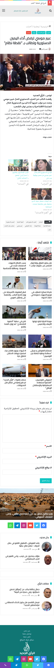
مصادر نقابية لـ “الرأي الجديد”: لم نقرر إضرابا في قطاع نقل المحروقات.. (14, 382)
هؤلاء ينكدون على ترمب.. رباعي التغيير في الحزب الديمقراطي (22, 557)
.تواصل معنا (27, 634)
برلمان (34, 33)
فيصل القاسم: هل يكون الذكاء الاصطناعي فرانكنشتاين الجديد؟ (22, 603)
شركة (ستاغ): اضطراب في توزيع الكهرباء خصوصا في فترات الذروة (41, 294)
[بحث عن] (50, 12)
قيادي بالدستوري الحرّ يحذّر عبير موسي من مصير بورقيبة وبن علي (42, 175)
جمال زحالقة (34, 595)
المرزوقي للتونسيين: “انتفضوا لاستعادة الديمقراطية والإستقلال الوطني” (42, 384)
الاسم (48, 446)
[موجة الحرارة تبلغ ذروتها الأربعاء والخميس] (40, 312)
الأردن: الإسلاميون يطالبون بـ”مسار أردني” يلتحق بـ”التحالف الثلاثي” (20, 175)
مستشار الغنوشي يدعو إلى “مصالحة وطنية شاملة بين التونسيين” (41, 353)
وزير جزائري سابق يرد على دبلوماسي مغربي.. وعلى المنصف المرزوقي (29, 515)
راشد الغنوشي (28, 226)
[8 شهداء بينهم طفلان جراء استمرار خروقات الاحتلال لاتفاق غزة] (14, 341)
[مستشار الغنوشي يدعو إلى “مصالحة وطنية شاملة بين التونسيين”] (40, 341)
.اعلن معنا (27, 637)
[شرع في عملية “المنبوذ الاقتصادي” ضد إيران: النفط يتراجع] (14, 312)
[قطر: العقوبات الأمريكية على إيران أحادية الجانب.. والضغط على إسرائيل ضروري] (14, 282)
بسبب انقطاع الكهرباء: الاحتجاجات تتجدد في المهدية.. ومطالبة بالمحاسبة (14, 265)
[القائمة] (3, 12)
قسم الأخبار (44, 49)
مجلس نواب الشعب (9, 226)
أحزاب (29, 26)
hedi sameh (34, 562)
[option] (27, 504)
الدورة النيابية (20, 222)
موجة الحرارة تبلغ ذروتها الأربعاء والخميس (42, 322)
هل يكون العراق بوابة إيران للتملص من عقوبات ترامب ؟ (40, 264)
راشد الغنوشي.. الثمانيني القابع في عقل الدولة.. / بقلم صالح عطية (23, 544)
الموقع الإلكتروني (43, 467)
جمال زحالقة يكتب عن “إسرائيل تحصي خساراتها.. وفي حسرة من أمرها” (24, 590)
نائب (49, 230)
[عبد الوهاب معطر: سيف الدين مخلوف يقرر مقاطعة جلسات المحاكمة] (41, 194)
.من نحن (27, 631)
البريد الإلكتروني (43, 456)
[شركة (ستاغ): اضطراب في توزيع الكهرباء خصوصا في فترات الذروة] (40, 282)
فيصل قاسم (34, 608)
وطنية (36, 26)
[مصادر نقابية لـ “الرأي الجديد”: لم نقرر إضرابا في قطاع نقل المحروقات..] (14, 370)
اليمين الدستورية (10, 222)
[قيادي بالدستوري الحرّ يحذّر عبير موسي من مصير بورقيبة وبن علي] (41, 165)
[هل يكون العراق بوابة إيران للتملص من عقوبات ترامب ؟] (40, 253)
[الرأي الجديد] (27, 11)
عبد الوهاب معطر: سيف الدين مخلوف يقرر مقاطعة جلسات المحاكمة (42, 204)
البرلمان (41, 222)
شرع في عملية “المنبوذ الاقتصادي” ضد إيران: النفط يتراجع (25, 3)
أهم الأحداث (41, 33)
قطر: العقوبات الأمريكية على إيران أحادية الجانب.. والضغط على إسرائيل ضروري (14, 294)
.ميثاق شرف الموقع (27, 640)
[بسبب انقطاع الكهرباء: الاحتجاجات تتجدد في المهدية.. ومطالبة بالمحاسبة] (14, 253)
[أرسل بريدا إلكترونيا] (40, 49)
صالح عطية (34, 549)
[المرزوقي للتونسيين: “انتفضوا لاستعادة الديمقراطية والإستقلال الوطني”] (40, 370)
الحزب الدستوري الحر (31, 222)
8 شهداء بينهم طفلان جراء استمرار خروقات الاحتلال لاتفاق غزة (15, 353)
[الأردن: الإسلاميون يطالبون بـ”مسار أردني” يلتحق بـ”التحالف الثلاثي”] (18, 165)
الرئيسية (45, 26)
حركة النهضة (37, 226)
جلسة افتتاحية (47, 226)
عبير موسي (19, 226)
